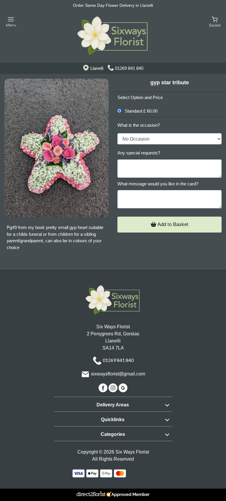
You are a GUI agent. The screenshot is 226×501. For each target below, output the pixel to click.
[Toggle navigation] (11, 22)
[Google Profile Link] (123, 387)
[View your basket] (215, 21)
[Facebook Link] (104, 387)
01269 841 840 (129, 68)
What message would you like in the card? (157, 183)
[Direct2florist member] (113, 495)
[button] (113, 404)
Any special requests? (138, 152)
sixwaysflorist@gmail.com (118, 374)
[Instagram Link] (114, 387)
